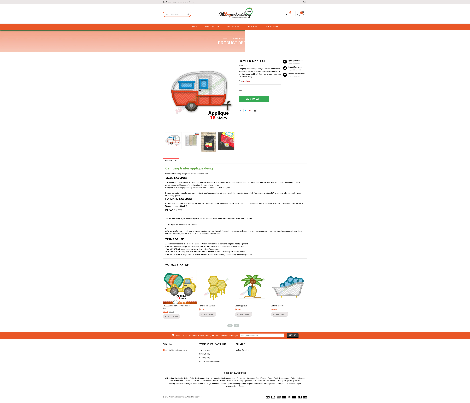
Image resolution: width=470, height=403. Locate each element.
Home (225, 38)
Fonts (270, 378)
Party (290, 381)
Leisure (187, 381)
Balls (192, 378)
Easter (263, 378)
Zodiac (241, 386)
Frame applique (277, 306)
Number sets (251, 381)
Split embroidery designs (237, 383)
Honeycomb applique (171, 306)
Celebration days (228, 378)
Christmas (241, 378)
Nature (222, 381)
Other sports (282, 381)
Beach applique (205, 306)
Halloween (301, 378)
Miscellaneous (206, 381)
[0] (240, 110)
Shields (202, 383)
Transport (280, 383)
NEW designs (239, 381)
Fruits (293, 378)
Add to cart (172, 314)
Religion (189, 383)
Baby (186, 378)
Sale (196, 383)
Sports (250, 383)
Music (215, 381)
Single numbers (213, 383)
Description (170, 161)
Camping (217, 378)
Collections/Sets (253, 378)
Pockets (297, 381)
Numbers (261, 381)
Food (276, 378)
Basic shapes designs (203, 378)
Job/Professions (176, 381)
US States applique (293, 383)
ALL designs (170, 378)
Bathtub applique (241, 306)
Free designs (284, 378)
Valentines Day (231, 386)
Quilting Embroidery (177, 383)
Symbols (271, 383)
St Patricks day (261, 383)
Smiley (223, 383)
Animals (179, 378)
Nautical (230, 381)
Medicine (195, 381)
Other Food (271, 381)
